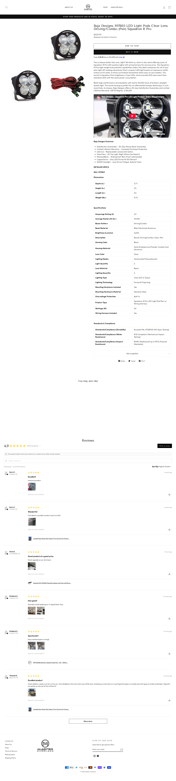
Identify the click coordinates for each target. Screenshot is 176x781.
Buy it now (132, 52)
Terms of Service (11, 751)
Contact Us (9, 741)
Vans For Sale (117, 7)
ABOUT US (69, 7)
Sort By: (155, 466)
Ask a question (132, 353)
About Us (8, 744)
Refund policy (10, 754)
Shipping (97, 37)
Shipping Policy (10, 758)
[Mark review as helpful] (169, 494)
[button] (40, 446)
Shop (105, 7)
